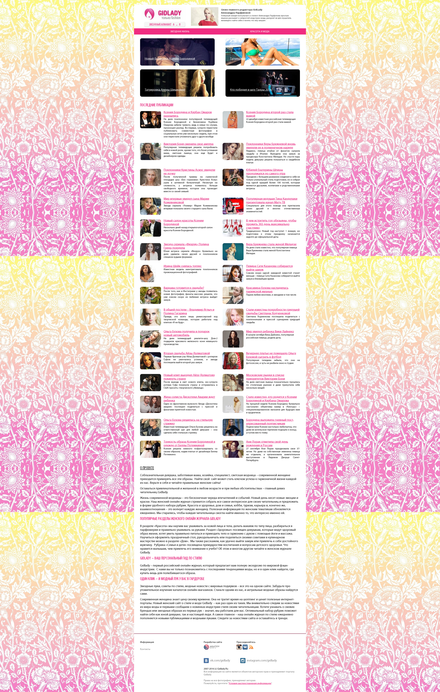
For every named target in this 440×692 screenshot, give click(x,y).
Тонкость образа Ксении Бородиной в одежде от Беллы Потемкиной (189, 443)
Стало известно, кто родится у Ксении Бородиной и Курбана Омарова (271, 398)
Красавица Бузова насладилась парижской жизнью (267, 289)
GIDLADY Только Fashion (163, 13)
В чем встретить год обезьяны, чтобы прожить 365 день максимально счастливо (271, 224)
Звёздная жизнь (179, 31)
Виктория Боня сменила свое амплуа (188, 144)
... (177, 24)
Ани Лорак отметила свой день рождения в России (267, 443)
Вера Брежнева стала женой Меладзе (271, 244)
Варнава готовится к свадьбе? (184, 288)
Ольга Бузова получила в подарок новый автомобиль (187, 333)
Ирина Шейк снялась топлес (183, 266)
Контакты (145, 649)
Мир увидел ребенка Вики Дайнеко (270, 331)
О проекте (147, 468)
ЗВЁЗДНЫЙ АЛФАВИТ (160, 24)
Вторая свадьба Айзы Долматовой (187, 353)
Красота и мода (260, 31)
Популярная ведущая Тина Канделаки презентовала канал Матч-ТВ (271, 200)
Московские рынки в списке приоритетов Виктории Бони (265, 377)
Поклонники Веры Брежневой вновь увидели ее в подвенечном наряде (271, 145)
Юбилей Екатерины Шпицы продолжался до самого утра (265, 171)
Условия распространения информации (250, 683)
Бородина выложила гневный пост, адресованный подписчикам (270, 421)
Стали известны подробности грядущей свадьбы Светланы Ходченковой (273, 311)
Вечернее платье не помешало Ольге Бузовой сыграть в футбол (271, 355)
